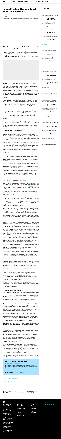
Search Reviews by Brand (35, 409)
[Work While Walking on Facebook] (46, 404)
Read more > (53, 23)
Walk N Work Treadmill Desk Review (52, 126)
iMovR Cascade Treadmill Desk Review (52, 39)
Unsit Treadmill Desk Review (51, 54)
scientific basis (8, 236)
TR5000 (33, 159)
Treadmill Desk (8, 377)
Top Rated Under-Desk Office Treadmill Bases (7, 392)
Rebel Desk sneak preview (8, 378)
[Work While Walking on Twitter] (50, 404)
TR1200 (28, 159)
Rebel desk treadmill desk (15, 378)
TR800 (25, 159)
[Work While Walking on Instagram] (48, 404)
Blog (32, 411)
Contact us (33, 405)
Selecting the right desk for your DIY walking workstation (32, 392)
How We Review (33, 408)
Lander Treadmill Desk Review (51, 32)
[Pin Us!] (54, 404)
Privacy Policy (33, 412)
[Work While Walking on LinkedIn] (52, 404)
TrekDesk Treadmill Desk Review (51, 75)
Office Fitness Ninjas (7, 15)
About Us (32, 404)
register (30, 355)
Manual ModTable (34, 295)
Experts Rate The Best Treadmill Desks (20, 393)
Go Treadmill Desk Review (50, 133)
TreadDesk (30, 237)
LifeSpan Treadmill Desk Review (51, 60)
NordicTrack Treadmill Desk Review (52, 111)
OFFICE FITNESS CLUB (15, 363)
